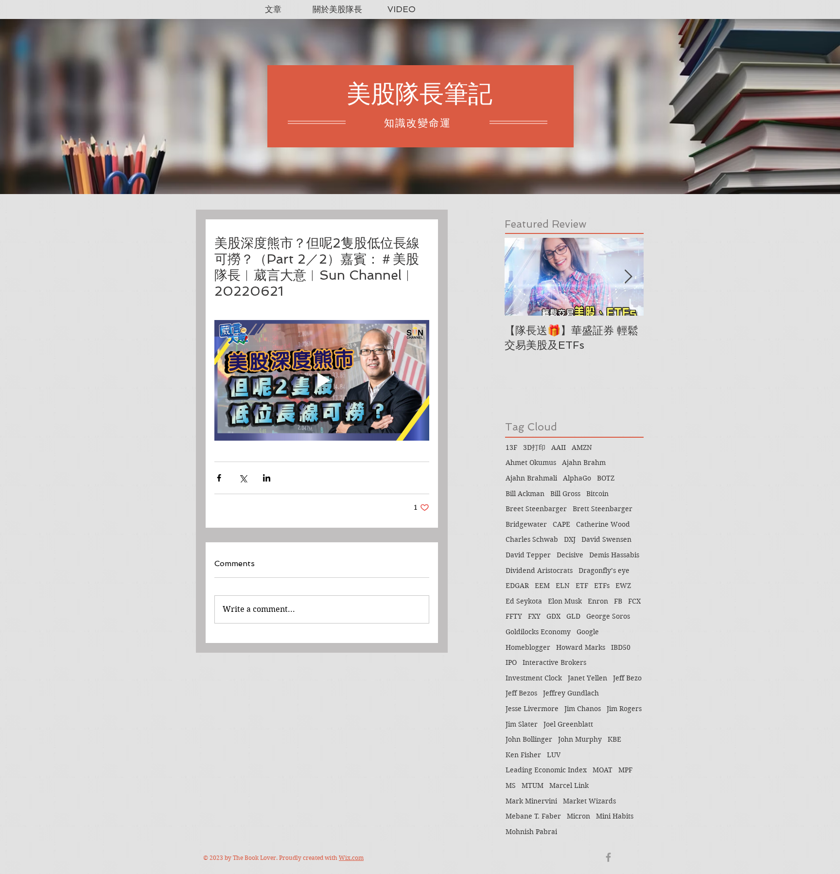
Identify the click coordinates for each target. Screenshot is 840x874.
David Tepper (528, 555)
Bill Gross (565, 493)
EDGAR (517, 585)
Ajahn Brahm (584, 462)
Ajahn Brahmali (531, 478)
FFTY (514, 616)
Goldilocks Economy (538, 631)
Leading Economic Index (546, 770)
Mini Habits (614, 816)
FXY (534, 616)
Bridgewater (526, 524)
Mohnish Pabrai (531, 831)
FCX (634, 601)
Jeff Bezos (521, 693)
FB (618, 601)
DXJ (570, 539)
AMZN (582, 447)
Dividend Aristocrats (539, 570)
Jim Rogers (624, 708)
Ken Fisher (523, 754)
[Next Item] (628, 277)
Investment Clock (534, 678)
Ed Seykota (524, 601)
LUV (553, 754)
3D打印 (534, 447)
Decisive (570, 555)
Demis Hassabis (614, 555)
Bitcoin (597, 493)
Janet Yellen (587, 678)
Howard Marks (580, 647)
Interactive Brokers (554, 662)
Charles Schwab (532, 539)
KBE (614, 739)
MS (511, 785)
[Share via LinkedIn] (266, 477)
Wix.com (351, 857)
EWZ (623, 585)
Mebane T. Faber (533, 816)
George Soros (608, 616)
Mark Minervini (531, 801)
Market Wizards (589, 801)
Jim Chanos (582, 708)
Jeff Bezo (627, 678)
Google (588, 631)
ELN (563, 585)
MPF (625, 770)
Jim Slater (522, 724)
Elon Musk (565, 601)
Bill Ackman (525, 493)
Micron (578, 816)
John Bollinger (529, 739)
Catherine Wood (603, 524)
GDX (553, 616)
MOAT (602, 770)
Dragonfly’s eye (604, 570)
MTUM (532, 785)
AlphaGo (577, 478)
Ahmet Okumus (531, 462)
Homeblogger (528, 647)
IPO (511, 662)
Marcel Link (569, 785)
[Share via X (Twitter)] (242, 477)
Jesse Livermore (532, 708)
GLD (573, 616)
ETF (582, 585)
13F (511, 447)
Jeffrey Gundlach (571, 693)
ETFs (602, 585)
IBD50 (620, 647)
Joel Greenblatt (568, 724)
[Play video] (321, 380)
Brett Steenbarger (602, 508)
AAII (558, 447)
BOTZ (605, 478)
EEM (542, 585)
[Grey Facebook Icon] (608, 857)
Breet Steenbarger (536, 508)
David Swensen (606, 539)
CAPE (561, 524)
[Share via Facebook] (219, 477)
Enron (598, 601)
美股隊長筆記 (419, 93)
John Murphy (580, 739)
